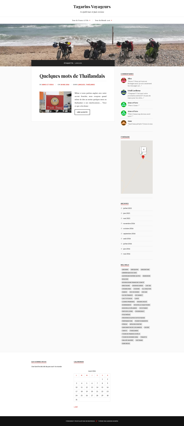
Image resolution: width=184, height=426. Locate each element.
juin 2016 (126, 249)
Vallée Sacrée (127, 340)
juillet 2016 (127, 244)
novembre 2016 (129, 223)
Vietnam (139, 340)
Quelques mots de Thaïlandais (72, 76)
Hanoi (124, 292)
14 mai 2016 (64, 84)
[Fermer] (143, 149)
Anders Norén (112, 421)
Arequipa (134, 269)
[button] (143, 157)
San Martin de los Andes (132, 327)
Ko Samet (139, 295)
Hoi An (144, 292)
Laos (137, 298)
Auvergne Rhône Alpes (131, 276)
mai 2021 (126, 218)
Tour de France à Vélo (80, 20)
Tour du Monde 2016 (102, 20)
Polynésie (126, 314)
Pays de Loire (127, 311)
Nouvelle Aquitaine (142, 305)
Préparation (127, 321)
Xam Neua (126, 343)
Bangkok (146, 276)
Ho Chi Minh (134, 292)
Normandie (126, 305)
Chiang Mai (126, 288)
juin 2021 (126, 213)
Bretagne (126, 285)
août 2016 (127, 238)
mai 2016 (126, 254)
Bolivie (125, 279)
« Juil (76, 407)
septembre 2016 (129, 233)
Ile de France (127, 295)
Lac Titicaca (127, 298)
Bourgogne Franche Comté (133, 282)
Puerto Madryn (141, 321)
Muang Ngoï (142, 301)
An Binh (125, 269)
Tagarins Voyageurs (92, 6)
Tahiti (124, 330)
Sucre (146, 327)
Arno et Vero (48, 84)
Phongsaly (139, 311)
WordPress (90, 421)
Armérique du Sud (129, 272)
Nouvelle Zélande (129, 308)
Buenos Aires (138, 285)
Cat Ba (148, 285)
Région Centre (136, 324)
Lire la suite (82, 112)
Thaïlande (90, 84)
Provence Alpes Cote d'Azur (133, 317)
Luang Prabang (128, 301)
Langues (81, 84)
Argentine (145, 269)
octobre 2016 (128, 228)
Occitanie (143, 308)
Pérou (124, 324)
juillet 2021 (127, 208)
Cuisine (137, 288)
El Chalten (146, 288)
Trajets (144, 337)
